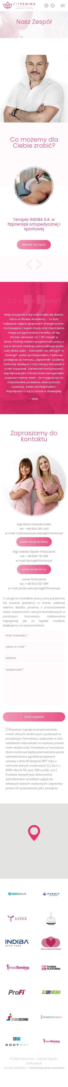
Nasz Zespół (34, 21)
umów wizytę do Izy (34, 569)
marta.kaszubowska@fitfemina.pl (39, 533)
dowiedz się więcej (33, 244)
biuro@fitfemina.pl (39, 561)
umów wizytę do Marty (34, 541)
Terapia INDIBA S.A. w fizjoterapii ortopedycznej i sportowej (34, 224)
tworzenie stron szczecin (46, 1068)
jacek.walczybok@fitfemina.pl (39, 588)
